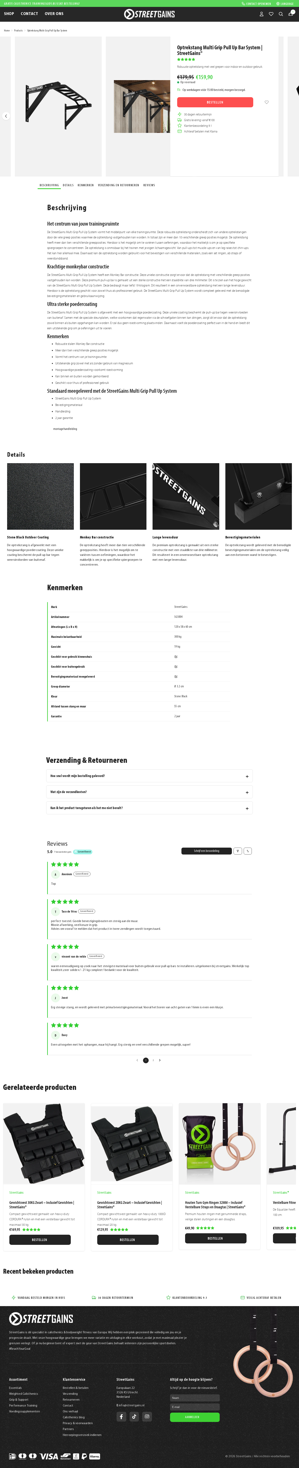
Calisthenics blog (74, 1417)
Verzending (70, 1394)
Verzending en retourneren (118, 185)
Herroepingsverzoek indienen (82, 1435)
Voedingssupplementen (24, 1411)
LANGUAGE (287, 3)
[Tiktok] (134, 1417)
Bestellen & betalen (76, 1388)
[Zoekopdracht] (280, 14)
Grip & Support (18, 1399)
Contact (68, 1405)
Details (68, 185)
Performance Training (23, 1405)
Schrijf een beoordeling (206, 851)
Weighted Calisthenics (23, 1394)
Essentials (15, 1388)
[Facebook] (121, 1417)
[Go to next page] (161, 1060)
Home (7, 30)
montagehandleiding (65, 429)
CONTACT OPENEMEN (258, 3)
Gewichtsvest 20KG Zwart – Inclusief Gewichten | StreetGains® (129, 1204)
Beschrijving (49, 185)
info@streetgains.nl (132, 1405)
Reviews (149, 185)
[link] (267, 102)
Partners (68, 1429)
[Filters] (238, 851)
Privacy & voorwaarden (78, 1423)
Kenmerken (86, 185)
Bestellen (215, 102)
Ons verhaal (70, 1411)
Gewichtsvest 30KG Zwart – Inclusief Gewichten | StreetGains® (41, 1204)
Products (18, 30)
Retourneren (71, 1399)
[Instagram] (147, 1417)
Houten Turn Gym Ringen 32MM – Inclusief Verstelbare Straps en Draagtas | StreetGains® (215, 1204)
